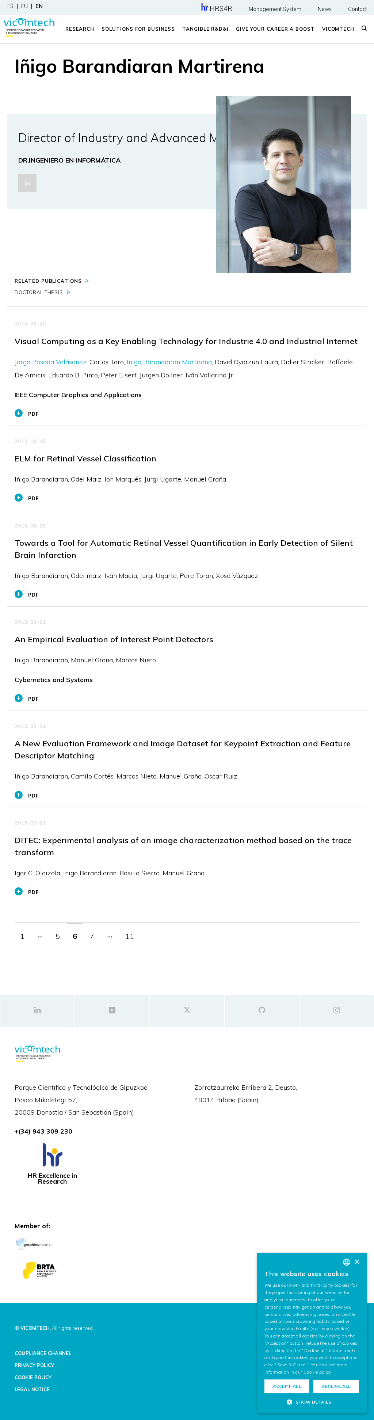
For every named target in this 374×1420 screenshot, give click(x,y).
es (10, 6)
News (325, 9)
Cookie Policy (33, 1377)
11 (129, 936)
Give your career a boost (275, 29)
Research (79, 29)
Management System (275, 9)
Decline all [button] (336, 1386)
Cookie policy (317, 1372)
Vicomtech (338, 29)
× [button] (356, 1262)
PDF (33, 414)
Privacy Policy (34, 1365)
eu (24, 6)
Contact (357, 9)
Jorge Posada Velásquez (51, 362)
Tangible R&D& (205, 29)
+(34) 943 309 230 (43, 1131)
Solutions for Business (138, 29)
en (39, 6)
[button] (311, 1401)
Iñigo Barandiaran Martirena (169, 362)
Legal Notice (32, 1389)
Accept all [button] (286, 1386)
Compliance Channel (43, 1353)
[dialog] (312, 1333)
